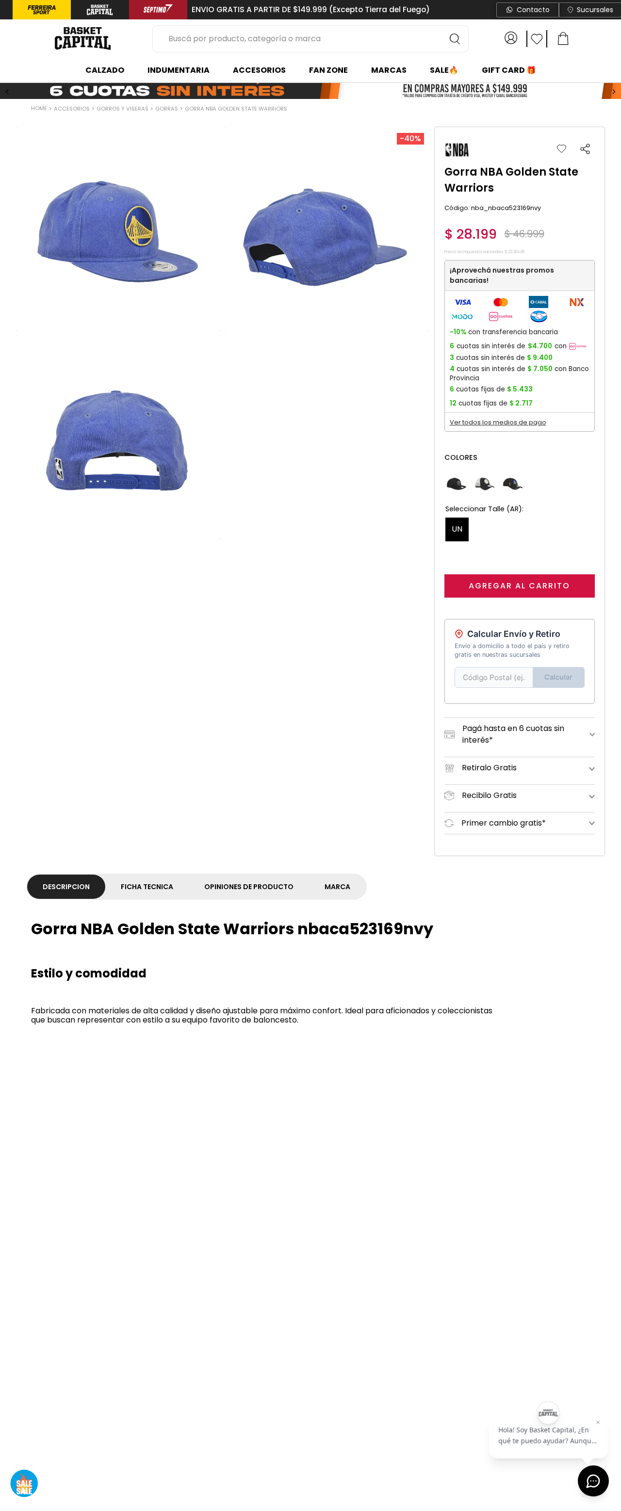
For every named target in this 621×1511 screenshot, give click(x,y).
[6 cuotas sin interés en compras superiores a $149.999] (310, 91)
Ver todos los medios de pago (498, 422)
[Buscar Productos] (455, 38)
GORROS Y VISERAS (122, 109)
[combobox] (310, 38)
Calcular (558, 677)
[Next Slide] (613, 92)
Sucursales (595, 10)
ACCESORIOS (72, 109)
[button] (585, 149)
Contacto (533, 10)
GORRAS (166, 109)
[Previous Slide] (7, 92)
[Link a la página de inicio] (40, 109)
